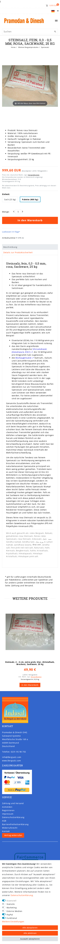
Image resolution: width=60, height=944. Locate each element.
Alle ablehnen (30, 933)
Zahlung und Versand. (22, 585)
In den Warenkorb (30, 220)
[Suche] (58, 11)
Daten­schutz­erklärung (13, 817)
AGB (4, 820)
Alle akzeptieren (30, 927)
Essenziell (11, 900)
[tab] (30, 247)
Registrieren (8, 810)
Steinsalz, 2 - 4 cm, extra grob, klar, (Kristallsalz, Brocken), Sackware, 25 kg (30, 663)
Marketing (12, 907)
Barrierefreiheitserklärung (15, 824)
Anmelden (7, 807)
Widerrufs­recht (9, 827)
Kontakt (6, 831)
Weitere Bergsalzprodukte (28, 47)
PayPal (10, 914)
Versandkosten (33, 175)
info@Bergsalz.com (11, 757)
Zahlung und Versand (13, 803)
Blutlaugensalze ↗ (24, 357)
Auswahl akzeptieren (30, 939)
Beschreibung (10, 247)
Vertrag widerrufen (13, 835)
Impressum (7, 814)
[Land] (53, 11)
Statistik (11, 904)
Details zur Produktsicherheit (18, 252)
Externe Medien (14, 911)
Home (13, 47)
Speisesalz (45, 47)
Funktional (12, 918)
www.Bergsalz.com (11, 760)
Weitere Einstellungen (13, 921)
